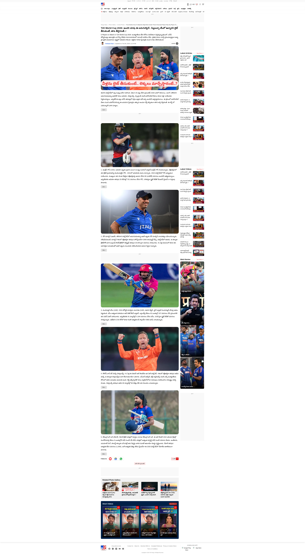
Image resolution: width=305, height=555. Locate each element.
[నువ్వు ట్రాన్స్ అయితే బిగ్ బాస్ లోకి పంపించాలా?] (130, 521)
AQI (193, 4)
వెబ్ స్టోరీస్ (151, 8)
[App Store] (197, 549)
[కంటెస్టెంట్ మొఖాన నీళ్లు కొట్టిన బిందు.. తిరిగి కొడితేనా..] (149, 521)
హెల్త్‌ (175, 8)
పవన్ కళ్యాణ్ (198, 11)
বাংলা (153, 1)
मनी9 (170, 1)
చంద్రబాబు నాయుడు (182, 11)
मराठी (143, 1)
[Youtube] (110, 458)
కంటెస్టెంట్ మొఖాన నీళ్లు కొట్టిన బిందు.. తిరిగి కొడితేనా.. (149, 534)
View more (172, 503)
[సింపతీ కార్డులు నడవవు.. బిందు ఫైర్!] (168, 521)
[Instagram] (116, 549)
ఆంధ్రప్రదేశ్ (124, 8)
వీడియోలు (134, 11)
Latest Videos (185, 169)
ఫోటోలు (141, 8)
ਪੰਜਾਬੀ (156, 1)
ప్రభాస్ (161, 11)
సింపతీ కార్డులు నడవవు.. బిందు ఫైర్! (168, 534)
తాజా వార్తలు (107, 8)
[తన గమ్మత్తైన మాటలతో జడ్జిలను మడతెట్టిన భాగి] (111, 521)
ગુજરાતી (148, 1)
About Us (136, 546)
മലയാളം (166, 1)
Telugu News (104, 24)
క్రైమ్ (178, 8)
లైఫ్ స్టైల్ (135, 8)
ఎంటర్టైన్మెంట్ (114, 8)
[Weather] (190, 4)
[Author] (102, 43)
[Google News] (123, 549)
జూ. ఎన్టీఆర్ (167, 11)
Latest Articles (186, 53)
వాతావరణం (127, 11)
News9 (129, 1)
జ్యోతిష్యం (111, 11)
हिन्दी (133, 1)
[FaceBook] (109, 549)
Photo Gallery (112, 24)
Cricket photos (121, 24)
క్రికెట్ (120, 8)
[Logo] (103, 4)
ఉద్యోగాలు (105, 11)
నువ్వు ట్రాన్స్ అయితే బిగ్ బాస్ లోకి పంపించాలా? (130, 534)
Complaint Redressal (156, 546)
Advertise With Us (145, 546)
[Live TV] (196, 4)
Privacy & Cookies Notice (169, 546)
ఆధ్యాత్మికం (183, 8)
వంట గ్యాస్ (148, 11)
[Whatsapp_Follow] (121, 458)
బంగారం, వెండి (155, 11)
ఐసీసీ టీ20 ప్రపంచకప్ (140, 463)
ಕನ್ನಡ (139, 1)
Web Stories (185, 259)
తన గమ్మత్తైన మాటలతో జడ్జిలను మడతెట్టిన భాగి (109, 534)
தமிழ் (161, 1)
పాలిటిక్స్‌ (189, 8)
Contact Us (130, 546)
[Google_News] (115, 458)
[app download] (187, 4)
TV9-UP (175, 1)
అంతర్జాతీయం (141, 11)
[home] (102, 8)
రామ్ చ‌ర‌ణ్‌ (174, 11)
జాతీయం (165, 8)
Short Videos (107, 504)
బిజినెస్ (145, 8)
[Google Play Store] (186, 549)
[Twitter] (113, 549)
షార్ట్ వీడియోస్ (158, 8)
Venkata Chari (109, 43)
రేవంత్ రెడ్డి (191, 11)
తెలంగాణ (130, 8)
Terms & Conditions (152, 549)
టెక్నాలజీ (116, 11)
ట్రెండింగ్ (170, 8)
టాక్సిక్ (121, 11)
